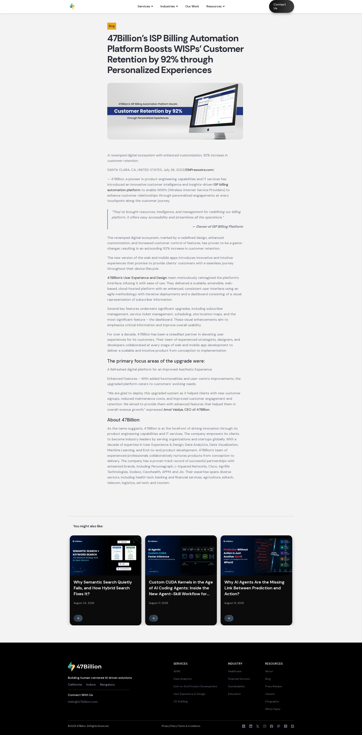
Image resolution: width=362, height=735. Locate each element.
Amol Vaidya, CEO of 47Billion (186, 409)
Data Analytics (183, 678)
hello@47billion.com (83, 702)
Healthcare (235, 671)
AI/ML (177, 671)
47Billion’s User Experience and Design (137, 277)
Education (234, 694)
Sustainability (236, 686)
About (269, 671)
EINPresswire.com (199, 170)
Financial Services (239, 678)
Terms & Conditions (189, 726)
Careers (270, 694)
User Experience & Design (189, 694)
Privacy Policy (169, 726)
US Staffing (181, 701)
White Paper (273, 709)
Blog (268, 678)
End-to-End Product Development (195, 686)
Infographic (272, 701)
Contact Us (280, 6)
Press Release (273, 686)
